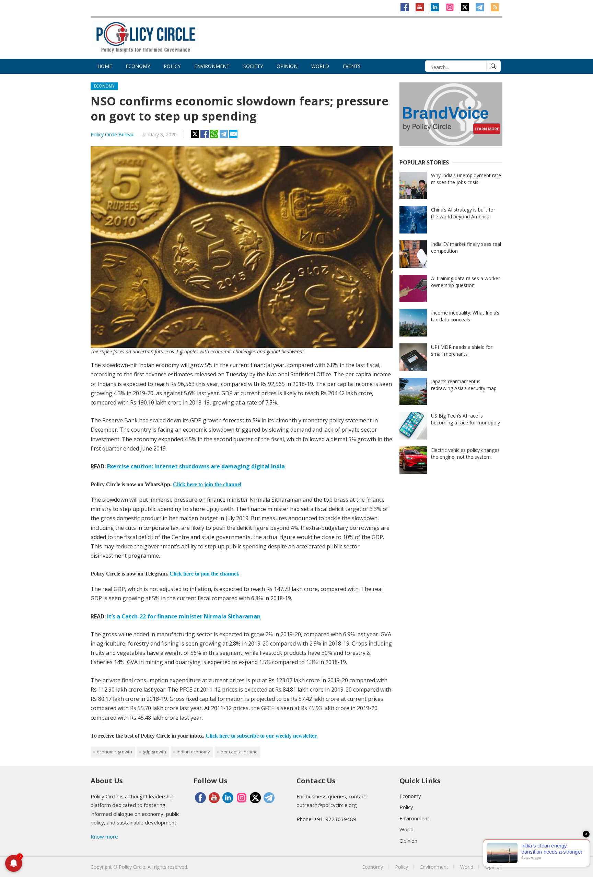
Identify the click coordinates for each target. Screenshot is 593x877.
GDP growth (154, 752)
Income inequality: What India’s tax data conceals (465, 316)
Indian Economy (193, 752)
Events (352, 66)
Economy (138, 66)
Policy (172, 66)
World (320, 66)
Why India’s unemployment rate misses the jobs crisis (466, 178)
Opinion (287, 66)
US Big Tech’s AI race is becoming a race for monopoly (465, 419)
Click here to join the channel (207, 484)
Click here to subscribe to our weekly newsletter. (262, 736)
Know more (104, 836)
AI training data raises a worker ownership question (465, 281)
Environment (212, 66)
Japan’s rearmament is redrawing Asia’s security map (464, 384)
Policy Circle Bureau (113, 134)
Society (253, 66)
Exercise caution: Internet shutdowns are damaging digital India (196, 466)
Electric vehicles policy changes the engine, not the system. (465, 453)
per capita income (239, 752)
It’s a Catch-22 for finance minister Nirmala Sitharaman (183, 616)
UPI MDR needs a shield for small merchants (461, 350)
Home (104, 66)
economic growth (114, 752)
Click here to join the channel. (204, 574)
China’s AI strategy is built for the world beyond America (463, 213)
